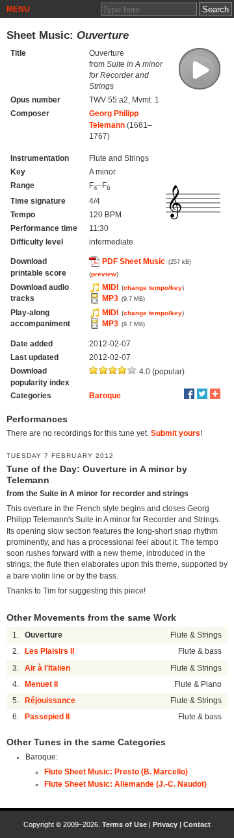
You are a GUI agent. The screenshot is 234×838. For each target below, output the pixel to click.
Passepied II (47, 717)
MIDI (110, 287)
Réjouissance (50, 700)
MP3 (110, 298)
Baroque (105, 396)
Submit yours (175, 433)
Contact (197, 824)
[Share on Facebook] (189, 394)
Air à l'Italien (47, 668)
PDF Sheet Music (133, 261)
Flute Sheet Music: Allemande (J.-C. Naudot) (125, 784)
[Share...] (215, 394)
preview (103, 274)
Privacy (165, 824)
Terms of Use (124, 824)
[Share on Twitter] (202, 394)
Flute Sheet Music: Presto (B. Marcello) (116, 772)
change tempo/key (153, 287)
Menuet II (41, 684)
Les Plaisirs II (49, 651)
